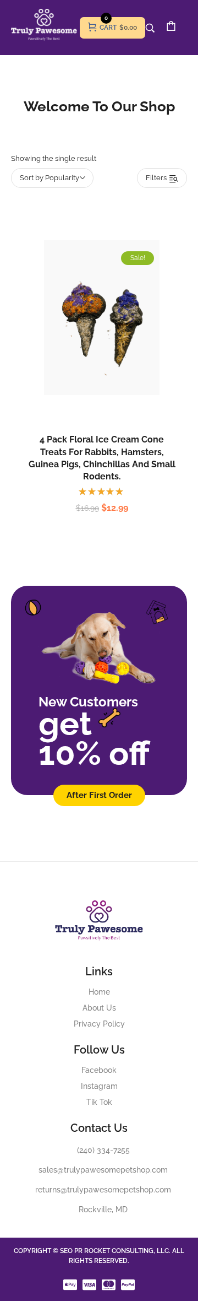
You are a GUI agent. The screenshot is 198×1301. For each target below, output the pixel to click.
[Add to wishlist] (113, 342)
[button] (90, 342)
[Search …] (150, 28)
